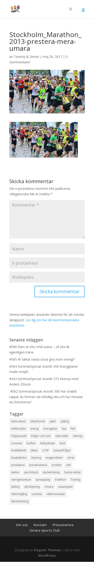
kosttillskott (18, 450)
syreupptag (43, 480)
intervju (78, 436)
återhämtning (20, 501)
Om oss (22, 525)
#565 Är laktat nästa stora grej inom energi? (42, 359)
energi (35, 429)
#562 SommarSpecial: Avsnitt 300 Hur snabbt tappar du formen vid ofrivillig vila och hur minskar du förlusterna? (46, 396)
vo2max (37, 494)
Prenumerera (63, 525)
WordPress (47, 555)
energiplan (50, 429)
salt (68, 465)
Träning (75, 480)
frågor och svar (41, 436)
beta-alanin (18, 421)
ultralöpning (32, 487)
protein (56, 465)
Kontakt (40, 525)
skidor (15, 472)
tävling (15, 487)
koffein (31, 443)
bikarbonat (37, 421)
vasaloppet (65, 487)
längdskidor (19, 458)
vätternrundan (56, 494)
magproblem (54, 458)
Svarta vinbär (72, 472)
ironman (16, 443)
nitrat (70, 458)
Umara (48, 487)
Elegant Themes (47, 550)
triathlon (60, 480)
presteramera (38, 465)
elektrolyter (18, 429)
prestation (18, 465)
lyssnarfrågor (62, 450)
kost (62, 443)
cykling (64, 421)
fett (73, 429)
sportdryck (31, 472)
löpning (36, 458)
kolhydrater (47, 443)
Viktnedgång (19, 494)
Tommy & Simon (26, 56)
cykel (52, 421)
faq (64, 429)
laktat (34, 450)
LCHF (45, 450)
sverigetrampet (21, 480)
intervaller (61, 436)
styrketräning (51, 472)
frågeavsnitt (18, 436)
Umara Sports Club (44, 530)
